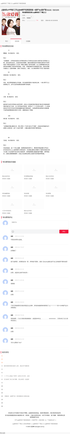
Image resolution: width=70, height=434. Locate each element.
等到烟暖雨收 (6, 193)
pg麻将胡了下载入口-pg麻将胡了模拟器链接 (13, 3)
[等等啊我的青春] (34, 169)
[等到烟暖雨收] (12, 187)
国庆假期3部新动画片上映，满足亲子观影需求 (16, 366)
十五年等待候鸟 (6, 210)
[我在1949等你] (56, 169)
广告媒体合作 (51, 420)
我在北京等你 (28, 210)
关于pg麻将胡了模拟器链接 (22, 420)
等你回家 (26, 193)
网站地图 (2, 433)
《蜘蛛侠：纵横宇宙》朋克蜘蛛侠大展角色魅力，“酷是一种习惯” (16, 396)
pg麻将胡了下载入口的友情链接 (21, 423)
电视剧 (37, 9)
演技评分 (12, 53)
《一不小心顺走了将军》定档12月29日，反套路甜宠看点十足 (16, 376)
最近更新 (41, 420)
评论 (63, 231)
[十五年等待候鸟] (12, 204)
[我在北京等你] (34, 204)
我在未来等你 (6, 176)
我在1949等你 (50, 176)
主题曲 (8, 178)
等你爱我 (43, 9)
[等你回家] (34, 187)
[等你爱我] (56, 187)
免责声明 (34, 420)
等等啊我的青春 (28, 176)
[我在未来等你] (12, 169)
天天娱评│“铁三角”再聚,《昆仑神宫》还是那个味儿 (16, 379)
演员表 (4, 178)
